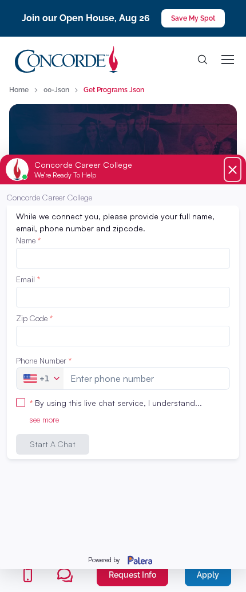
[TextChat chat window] (123, 362)
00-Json (56, 90)
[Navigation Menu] (227, 59)
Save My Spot (193, 18)
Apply (208, 574)
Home (19, 90)
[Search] (202, 59)
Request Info (132, 574)
